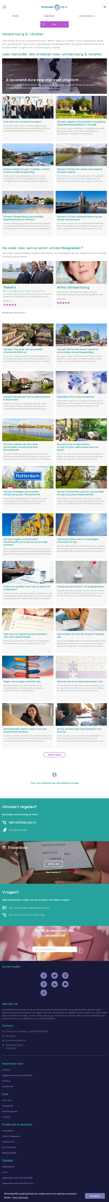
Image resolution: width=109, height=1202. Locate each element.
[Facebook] (43, 975)
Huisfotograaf (10, 1111)
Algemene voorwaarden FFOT (18, 1183)
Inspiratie (49, 16)
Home (15, 16)
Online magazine (11, 1136)
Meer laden (54, 754)
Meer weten (52, 872)
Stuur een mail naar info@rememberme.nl (28, 908)
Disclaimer (7, 1086)
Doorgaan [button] (95, 1196)
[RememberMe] (54, 9)
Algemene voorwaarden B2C (17, 1075)
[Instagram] (65, 975)
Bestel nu (53, 864)
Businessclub (9, 1147)
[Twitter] (54, 975)
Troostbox (7, 1130)
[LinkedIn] (54, 984)
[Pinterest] (43, 984)
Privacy (6, 1080)
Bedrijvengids (9, 1152)
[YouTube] (65, 984)
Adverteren (8, 1166)
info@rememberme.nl (16, 1040)
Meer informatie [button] (20, 1197)
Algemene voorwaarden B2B (17, 1177)
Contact (6, 1069)
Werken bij (7, 1105)
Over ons (7, 1100)
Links (4, 1172)
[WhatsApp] (43, 993)
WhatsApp (10, 1036)
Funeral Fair (8, 1141)
